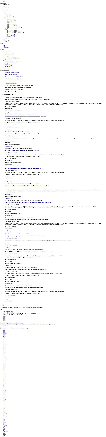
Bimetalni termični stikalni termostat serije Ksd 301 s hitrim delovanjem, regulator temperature (26, 219)
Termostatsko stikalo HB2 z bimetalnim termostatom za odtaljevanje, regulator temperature (25, 269)
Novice (4, 39)
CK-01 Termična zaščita (11, 34)
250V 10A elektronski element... (12, 91)
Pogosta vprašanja (6, 40)
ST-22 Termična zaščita (11, 36)
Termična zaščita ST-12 (11, 35)
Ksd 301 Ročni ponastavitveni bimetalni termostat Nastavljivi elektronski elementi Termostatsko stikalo (28, 202)
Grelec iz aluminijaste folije (12, 24)
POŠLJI (1, 309)
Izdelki (4, 17)
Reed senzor (7, 38)
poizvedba (6, 112)
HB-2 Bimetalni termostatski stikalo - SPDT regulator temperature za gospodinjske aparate (25, 116)
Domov (4, 11)
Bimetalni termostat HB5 (11, 20)
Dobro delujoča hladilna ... (11, 83)
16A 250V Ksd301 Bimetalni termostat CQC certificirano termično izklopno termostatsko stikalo (26, 185)
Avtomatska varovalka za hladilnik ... (13, 78)
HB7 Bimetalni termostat (11, 22)
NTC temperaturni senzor (9, 29)
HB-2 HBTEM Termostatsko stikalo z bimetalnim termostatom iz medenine (22, 150)
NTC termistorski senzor (37, 324)
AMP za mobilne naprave (20, 323)
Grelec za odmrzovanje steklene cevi (13, 26)
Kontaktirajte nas (6, 41)
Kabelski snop (7, 37)
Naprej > (2, 302)
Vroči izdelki (2, 323)
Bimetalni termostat (8, 18)
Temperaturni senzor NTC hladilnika (13, 30)
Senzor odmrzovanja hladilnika (5, 324)
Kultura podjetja (7, 13)
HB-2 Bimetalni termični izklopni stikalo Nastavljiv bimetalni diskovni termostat (23, 168)
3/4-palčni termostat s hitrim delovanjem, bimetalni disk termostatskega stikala (22, 133)
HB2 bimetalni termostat (11, 19)
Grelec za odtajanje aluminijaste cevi (13, 25)
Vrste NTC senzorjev (23, 324)
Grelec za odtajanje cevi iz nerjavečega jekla (14, 27)
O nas (4, 12)
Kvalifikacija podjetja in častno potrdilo (12, 16)
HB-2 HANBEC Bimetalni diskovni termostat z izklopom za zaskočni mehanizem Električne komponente (28, 251)
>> (4, 302)
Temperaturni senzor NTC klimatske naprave (15, 31)
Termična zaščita (8, 33)
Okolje (6, 14)
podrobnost (10, 112)
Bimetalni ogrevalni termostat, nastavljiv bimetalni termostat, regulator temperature (24, 287)
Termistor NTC (30, 324)
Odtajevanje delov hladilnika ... (12, 74)
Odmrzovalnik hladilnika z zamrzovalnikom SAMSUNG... (18, 87)
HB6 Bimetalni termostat (11, 21)
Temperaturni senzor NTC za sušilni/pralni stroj (15, 32)
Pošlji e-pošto (2, 326)
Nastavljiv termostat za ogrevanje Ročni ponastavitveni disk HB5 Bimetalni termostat (24, 236)
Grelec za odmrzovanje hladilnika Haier (49, 324)
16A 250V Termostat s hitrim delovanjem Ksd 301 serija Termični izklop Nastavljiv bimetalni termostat (28, 99)
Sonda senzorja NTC (15, 324)
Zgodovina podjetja (8, 15)
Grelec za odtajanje (8, 23)
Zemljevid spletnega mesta (10, 323)
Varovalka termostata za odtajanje (11, 28)
